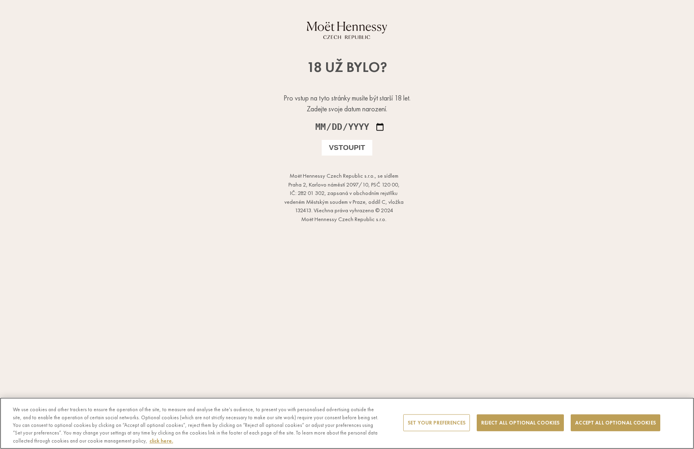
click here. (161, 440)
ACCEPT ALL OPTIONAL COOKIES (615, 422)
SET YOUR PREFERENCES (436, 422)
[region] (347, 423)
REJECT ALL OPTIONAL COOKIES (520, 422)
